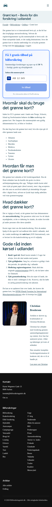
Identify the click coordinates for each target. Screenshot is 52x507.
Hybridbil (6, 423)
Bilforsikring (15, 25)
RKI (29, 426)
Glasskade (31, 447)
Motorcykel (31, 470)
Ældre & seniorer (33, 423)
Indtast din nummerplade (14, 73)
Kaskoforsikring (9, 416)
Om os (5, 398)
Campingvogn (8, 430)
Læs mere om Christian (39, 364)
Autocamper (7, 426)
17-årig (30, 416)
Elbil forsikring (8, 420)
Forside (5, 25)
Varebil (5, 447)
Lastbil (5, 453)
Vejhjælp (30, 457)
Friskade (30, 443)
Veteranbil (6, 433)
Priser (29, 433)
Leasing (6, 440)
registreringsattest (21, 270)
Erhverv (6, 443)
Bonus (29, 453)
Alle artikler (7, 486)
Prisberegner (32, 430)
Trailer (30, 463)
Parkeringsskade (33, 450)
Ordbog (25, 25)
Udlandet (30, 460)
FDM (40, 294)
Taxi (4, 450)
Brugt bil (6, 436)
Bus (4, 457)
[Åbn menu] (47, 5)
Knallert (30, 467)
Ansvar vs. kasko (33, 440)
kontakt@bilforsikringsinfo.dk (14, 394)
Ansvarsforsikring (34, 436)
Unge (29, 413)
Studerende (31, 420)
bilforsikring (19, 46)
